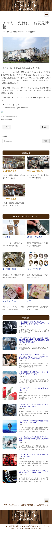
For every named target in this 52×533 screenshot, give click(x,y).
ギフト (30, 301)
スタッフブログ (34, 269)
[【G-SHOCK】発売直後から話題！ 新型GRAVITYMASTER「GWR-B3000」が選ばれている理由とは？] (10, 343)
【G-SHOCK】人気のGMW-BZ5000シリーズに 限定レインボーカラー (33, 471)
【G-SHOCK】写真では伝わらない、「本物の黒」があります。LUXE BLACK (34, 323)
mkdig (28, 32)
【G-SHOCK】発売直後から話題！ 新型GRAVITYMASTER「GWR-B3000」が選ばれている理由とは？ (34, 340)
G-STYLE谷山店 (9, 171)
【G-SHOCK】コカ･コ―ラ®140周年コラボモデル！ (34, 389)
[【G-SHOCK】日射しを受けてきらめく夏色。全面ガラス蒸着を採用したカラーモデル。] (10, 442)
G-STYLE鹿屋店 (9, 199)
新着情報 (20, 32)
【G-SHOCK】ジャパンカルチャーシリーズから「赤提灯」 (33, 455)
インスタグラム (9, 301)
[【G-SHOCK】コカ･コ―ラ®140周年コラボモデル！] (10, 393)
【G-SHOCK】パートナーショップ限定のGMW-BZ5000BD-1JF (33, 405)
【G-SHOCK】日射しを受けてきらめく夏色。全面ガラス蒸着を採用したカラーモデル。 (34, 439)
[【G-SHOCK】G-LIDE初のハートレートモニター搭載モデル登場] (10, 377)
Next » (44, 127)
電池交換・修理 (9, 269)
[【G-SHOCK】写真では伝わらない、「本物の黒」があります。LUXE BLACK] (10, 327)
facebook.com (6, 120)
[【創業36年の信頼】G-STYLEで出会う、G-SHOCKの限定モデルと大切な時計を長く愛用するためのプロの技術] (10, 360)
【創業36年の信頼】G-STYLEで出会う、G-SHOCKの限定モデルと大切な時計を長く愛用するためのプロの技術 (34, 356)
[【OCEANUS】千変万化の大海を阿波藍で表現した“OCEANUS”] (10, 426)
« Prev (6, 127)
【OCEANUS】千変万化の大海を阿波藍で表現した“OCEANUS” (33, 421)
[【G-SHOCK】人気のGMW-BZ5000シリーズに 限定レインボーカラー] (10, 476)
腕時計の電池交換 (34, 237)
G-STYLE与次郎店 (35, 171)
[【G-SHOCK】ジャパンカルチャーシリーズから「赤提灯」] (10, 460)
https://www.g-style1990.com (16, 108)
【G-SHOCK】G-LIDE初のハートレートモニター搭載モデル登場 (33, 373)
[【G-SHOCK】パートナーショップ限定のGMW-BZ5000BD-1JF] (10, 410)
